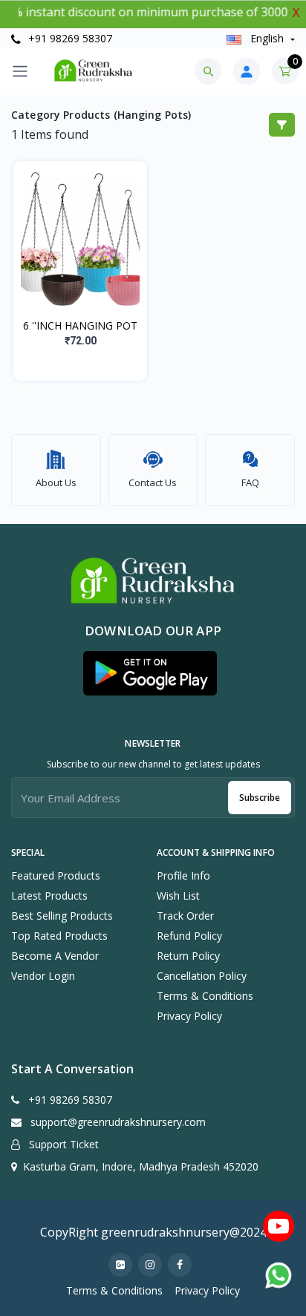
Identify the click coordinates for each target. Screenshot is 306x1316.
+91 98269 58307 (68, 38)
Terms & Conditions (205, 996)
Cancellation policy (202, 976)
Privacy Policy (189, 1016)
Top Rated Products (59, 936)
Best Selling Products (62, 916)
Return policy (188, 956)
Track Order (185, 916)
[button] (150, 673)
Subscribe (259, 797)
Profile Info (183, 875)
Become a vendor (55, 956)
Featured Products (55, 875)
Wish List (178, 895)
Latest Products (49, 895)
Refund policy (189, 936)
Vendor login (43, 976)
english (267, 38)
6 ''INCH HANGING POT (80, 325)
